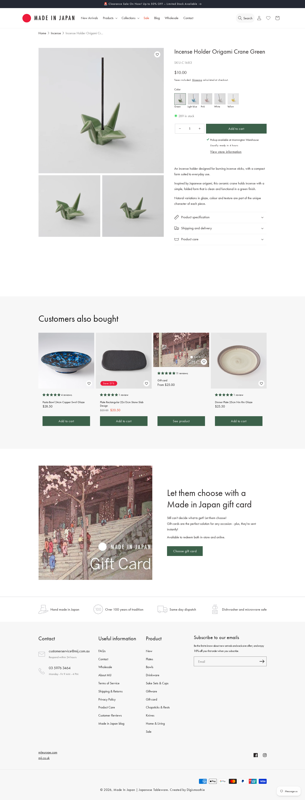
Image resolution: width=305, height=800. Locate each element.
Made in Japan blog (111, 723)
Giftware (151, 691)
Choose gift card (184, 551)
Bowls (149, 667)
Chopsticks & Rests (158, 707)
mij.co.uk (44, 758)
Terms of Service (109, 683)
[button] (109, 18)
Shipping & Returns (110, 691)
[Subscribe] (261, 661)
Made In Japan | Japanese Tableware (140, 790)
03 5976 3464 (60, 667)
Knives (150, 715)
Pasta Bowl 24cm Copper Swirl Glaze (64, 402)
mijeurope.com (47, 752)
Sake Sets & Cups (157, 683)
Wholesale (105, 667)
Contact (103, 659)
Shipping (197, 79)
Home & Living (155, 723)
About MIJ (104, 675)
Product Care (106, 707)
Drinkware (152, 675)
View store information (226, 151)
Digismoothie (196, 790)
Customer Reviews (110, 715)
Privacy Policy (107, 699)
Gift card (162, 380)
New (149, 651)
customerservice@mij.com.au (69, 651)
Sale (148, 731)
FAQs (102, 651)
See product (181, 421)
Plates (149, 659)
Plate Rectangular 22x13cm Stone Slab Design (121, 404)
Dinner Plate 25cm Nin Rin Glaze (234, 402)
